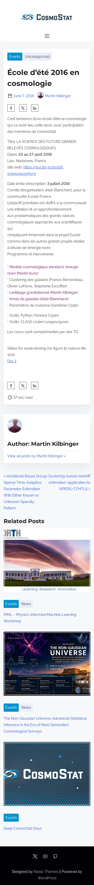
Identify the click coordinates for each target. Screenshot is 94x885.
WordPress (47, 878)
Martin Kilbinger (58, 96)
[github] (55, 858)
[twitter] (22, 108)
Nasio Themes (46, 871)
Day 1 (11, 361)
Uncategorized (37, 56)
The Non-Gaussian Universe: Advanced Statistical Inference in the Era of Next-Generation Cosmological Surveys (45, 724)
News (26, 604)
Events (15, 56)
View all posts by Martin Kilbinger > (36, 456)
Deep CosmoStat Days (23, 828)
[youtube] (45, 858)
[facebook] (11, 108)
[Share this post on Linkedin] (34, 108)
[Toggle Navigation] (47, 36)
